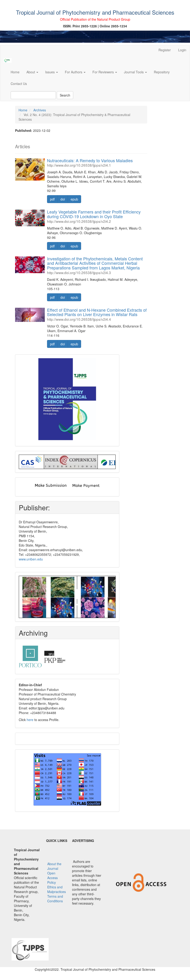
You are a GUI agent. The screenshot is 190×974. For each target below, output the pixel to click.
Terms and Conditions (55, 898)
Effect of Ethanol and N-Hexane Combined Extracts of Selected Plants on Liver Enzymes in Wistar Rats (97, 314)
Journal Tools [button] (134, 72)
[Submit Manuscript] (50, 485)
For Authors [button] (74, 72)
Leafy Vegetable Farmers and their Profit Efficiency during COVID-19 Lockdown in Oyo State (94, 216)
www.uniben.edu (31, 559)
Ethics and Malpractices (56, 889)
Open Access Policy (52, 878)
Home (15, 72)
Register (164, 50)
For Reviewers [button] (103, 72)
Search (65, 95)
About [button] (31, 72)
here (30, 719)
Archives (39, 110)
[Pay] (85, 485)
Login (182, 50)
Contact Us (19, 83)
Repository (162, 72)
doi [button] (62, 199)
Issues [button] (50, 72)
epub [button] (74, 199)
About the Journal (54, 866)
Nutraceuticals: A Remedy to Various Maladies (90, 162)
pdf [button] (52, 199)
